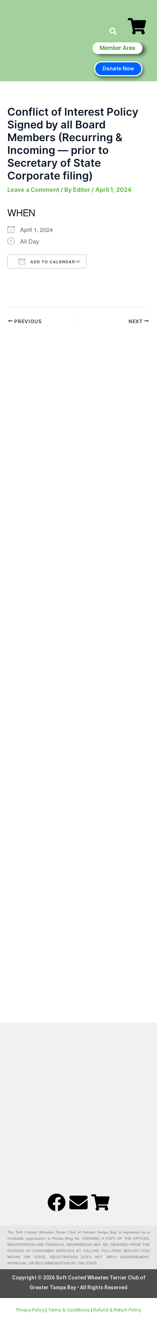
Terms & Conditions (69, 1310)
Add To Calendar (52, 261)
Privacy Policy (30, 1310)
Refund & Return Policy (117, 1310)
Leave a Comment (33, 189)
